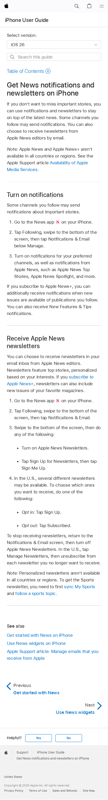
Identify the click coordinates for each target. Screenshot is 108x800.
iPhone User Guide (27, 20)
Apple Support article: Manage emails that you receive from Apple (53, 655)
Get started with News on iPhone (40, 635)
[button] (76, 6)
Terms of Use (38, 790)
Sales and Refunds (64, 790)
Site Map (89, 790)
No (69, 738)
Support (22, 752)
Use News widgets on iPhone (36, 643)
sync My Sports (79, 586)
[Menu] (101, 6)
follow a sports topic (35, 593)
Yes (38, 738)
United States (13, 777)
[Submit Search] (12, 57)
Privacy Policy (13, 790)
